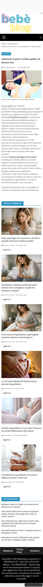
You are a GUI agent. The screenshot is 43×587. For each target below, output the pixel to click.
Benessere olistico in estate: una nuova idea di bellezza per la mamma (20, 505)
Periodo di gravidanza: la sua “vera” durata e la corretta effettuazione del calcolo (21, 429)
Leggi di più (7, 250)
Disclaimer (35, 550)
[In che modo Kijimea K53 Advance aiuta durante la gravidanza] (21, 364)
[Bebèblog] (16, 22)
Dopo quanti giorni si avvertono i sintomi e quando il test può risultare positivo (20, 239)
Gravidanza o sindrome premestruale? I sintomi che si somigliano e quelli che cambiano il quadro (19, 288)
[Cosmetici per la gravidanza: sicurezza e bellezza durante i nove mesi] (21, 458)
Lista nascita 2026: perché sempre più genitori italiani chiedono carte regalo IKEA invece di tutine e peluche (20, 513)
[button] (41, 37)
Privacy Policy (20, 550)
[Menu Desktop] (3, 37)
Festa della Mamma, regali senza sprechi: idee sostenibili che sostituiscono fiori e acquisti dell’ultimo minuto (20, 523)
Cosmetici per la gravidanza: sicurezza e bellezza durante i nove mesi (19, 476)
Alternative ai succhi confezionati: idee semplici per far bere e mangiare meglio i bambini (20, 538)
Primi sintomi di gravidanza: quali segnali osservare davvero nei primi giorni (19, 336)
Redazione (8, 550)
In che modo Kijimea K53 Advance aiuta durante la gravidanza (19, 382)
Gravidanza (6, 54)
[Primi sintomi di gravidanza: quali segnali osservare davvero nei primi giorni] (21, 317)
